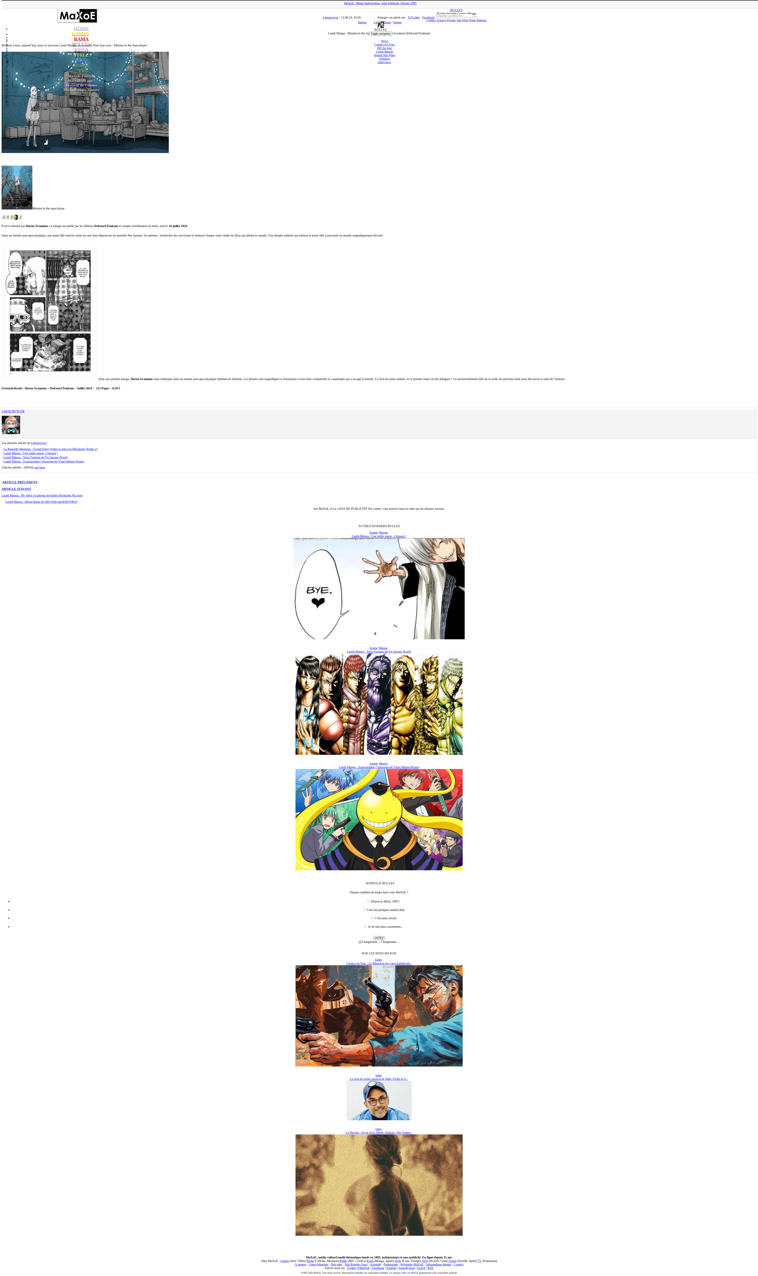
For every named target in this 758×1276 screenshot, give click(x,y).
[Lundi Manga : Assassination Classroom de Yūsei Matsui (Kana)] (379, 869)
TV (479, 1261)
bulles (378, 959)
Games (284, 1261)
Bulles (343, 1261)
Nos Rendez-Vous (356, 1264)
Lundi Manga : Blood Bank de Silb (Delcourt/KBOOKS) (41, 501)
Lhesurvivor (13, 411)
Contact (458, 1264)
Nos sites (336, 1264)
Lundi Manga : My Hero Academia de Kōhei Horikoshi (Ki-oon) (42, 495)
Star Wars (463, 20)
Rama (310, 1261)
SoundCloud (407, 1268)
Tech (425, 1261)
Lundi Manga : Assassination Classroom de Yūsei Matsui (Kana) (44, 461)
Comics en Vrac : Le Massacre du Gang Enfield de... (379, 963)
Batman (481, 20)
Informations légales (438, 1264)
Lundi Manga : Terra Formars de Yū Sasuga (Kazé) (36, 457)
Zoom (452, 1261)
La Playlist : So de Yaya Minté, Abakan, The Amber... (379, 1132)
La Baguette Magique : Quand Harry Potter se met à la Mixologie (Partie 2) (50, 449)
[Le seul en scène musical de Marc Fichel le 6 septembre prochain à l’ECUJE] (379, 1119)
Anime (373, 532)
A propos (300, 1264)
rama (378, 1075)
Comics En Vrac (384, 44)
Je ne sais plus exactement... (385, 926)
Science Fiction (446, 20)
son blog (39, 467)
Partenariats (391, 1264)
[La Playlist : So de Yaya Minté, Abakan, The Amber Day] (379, 1234)
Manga (383, 532)
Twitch (421, 1268)
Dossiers (384, 58)
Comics (431, 20)
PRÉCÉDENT (20, 482)
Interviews (384, 62)
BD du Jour (384, 48)
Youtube (391, 1268)
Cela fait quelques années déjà (385, 910)
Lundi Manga (384, 51)
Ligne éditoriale (318, 1264)
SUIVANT (16, 489)
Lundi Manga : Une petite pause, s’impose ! (31, 453)
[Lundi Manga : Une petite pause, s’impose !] (379, 638)
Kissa (370, 1261)
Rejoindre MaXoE (412, 1264)
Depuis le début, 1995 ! (385, 901)
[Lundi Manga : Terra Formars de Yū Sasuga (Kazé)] (379, 753)
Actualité (375, 1264)
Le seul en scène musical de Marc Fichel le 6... (379, 1079)
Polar (472, 20)
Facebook (378, 1268)
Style (398, 1261)
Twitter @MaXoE (358, 1268)
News (384, 41)
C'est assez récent (385, 918)
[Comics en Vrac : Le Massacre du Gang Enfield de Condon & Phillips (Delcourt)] (379, 1065)
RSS (430, 1268)
